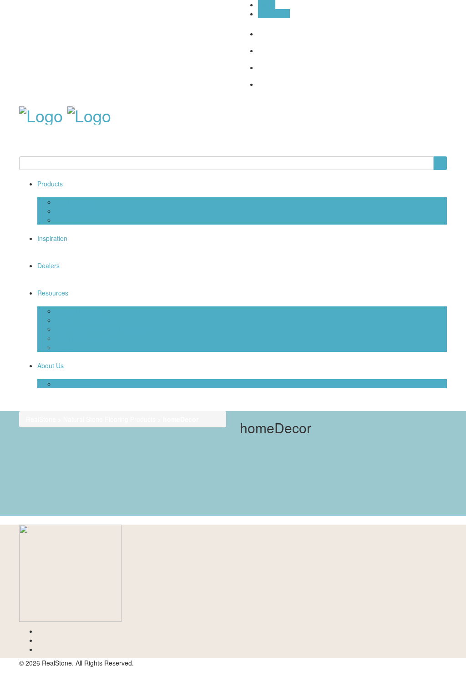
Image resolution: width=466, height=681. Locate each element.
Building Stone (76, 201)
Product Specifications (87, 320)
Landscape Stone (81, 210)
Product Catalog (79, 310)
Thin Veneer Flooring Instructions (103, 329)
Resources (52, 292)
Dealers (48, 265)
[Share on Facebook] (39, 631)
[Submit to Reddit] (39, 640)
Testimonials (73, 383)
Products (50, 183)
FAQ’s (64, 347)
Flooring (67, 220)
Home (266, 4)
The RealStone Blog (84, 338)
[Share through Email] (39, 649)
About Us (50, 365)
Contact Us (274, 13)
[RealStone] (41, 113)
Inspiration (52, 238)
